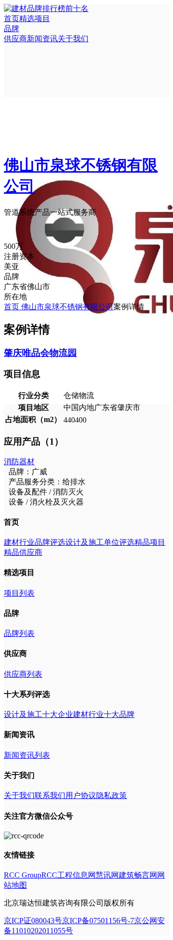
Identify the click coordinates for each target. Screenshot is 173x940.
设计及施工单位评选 (100, 542)
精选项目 (34, 18)
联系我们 (50, 795)
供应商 (15, 39)
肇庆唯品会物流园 (40, 353)
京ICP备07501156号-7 (98, 920)
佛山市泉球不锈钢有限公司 (67, 307)
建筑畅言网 (138, 875)
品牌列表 (19, 633)
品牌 (11, 28)
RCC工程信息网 (68, 875)
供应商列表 (23, 674)
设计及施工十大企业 (38, 714)
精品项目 (150, 542)
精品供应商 (23, 552)
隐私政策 (111, 795)
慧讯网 (107, 875)
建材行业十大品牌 (104, 714)
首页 (11, 18)
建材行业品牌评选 (34, 542)
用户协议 (80, 795)
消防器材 (19, 462)
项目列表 (19, 593)
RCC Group (22, 875)
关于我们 (73, 39)
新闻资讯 (42, 39)
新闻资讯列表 (27, 755)
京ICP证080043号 (33, 920)
